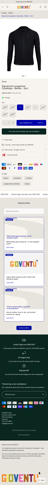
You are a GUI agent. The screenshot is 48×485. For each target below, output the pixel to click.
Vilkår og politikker (24, 435)
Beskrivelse (8, 140)
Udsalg (27, 184)
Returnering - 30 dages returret (15, 150)
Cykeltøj (28, 178)
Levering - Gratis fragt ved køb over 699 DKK (19, 145)
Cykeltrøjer (17, 178)
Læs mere (10, 247)
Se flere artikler (24, 328)
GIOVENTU (20, 430)
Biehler (11, 13)
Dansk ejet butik (12, 155)
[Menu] (2, 6)
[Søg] (7, 6)
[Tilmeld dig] (43, 394)
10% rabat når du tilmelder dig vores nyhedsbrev (24, 131)
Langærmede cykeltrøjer (11, 184)
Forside (4, 13)
